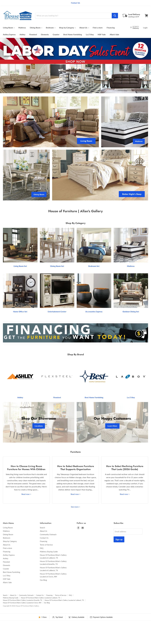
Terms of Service (46, 545)
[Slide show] (75, 65)
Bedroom (50, 27)
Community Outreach (48, 534)
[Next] (144, 65)
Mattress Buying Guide (49, 551)
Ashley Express (9, 34)
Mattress (22, 27)
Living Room (8, 27)
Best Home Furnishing (72, 34)
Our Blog (43, 580)
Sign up (118, 539)
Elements (45, 34)
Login (145, 28)
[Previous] (6, 65)
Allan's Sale (114, 34)
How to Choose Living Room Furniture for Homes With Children (26, 468)
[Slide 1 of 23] (75, 65)
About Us (83, 27)
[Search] (115, 15)
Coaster (56, 34)
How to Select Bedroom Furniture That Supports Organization (75, 468)
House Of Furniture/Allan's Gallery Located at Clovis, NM (22, 603)
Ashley (22, 34)
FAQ (41, 548)
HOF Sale (102, 34)
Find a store (98, 27)
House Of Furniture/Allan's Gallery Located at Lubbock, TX (40, 598)
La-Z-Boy (90, 34)
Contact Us (44, 538)
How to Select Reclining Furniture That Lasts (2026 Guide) (124, 468)
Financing (111, 27)
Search (42, 528)
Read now (25, 494)
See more (75, 507)
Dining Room (35, 27)
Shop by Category (66, 27)
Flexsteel (33, 34)
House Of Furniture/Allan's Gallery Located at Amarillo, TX (22, 600)
